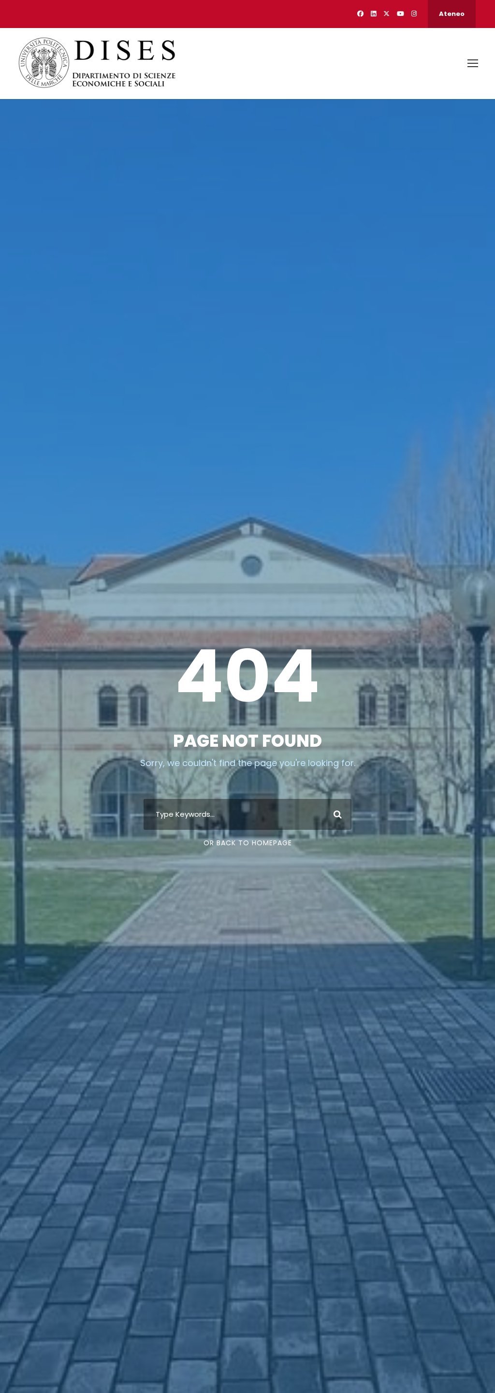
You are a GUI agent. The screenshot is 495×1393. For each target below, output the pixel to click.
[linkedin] (373, 13)
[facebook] (360, 13)
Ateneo (452, 13)
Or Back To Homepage (248, 843)
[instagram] (414, 13)
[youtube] (400, 13)
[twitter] (386, 13)
